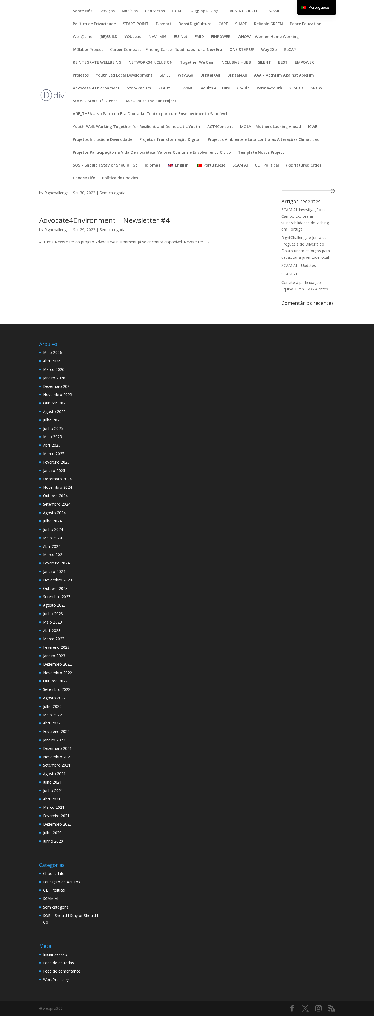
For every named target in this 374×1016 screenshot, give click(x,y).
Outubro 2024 (55, 495)
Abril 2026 (52, 360)
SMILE (165, 75)
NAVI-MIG (158, 37)
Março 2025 (53, 453)
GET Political (267, 165)
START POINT (136, 24)
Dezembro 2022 (57, 664)
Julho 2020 (52, 832)
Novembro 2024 (57, 487)
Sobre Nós (82, 11)
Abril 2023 (52, 630)
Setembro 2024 (56, 504)
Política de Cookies (120, 178)
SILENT (264, 62)
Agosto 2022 (54, 697)
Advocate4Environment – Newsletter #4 (104, 220)
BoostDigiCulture (195, 24)
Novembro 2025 (57, 394)
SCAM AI (240, 165)
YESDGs (296, 88)
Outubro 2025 (55, 403)
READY (164, 88)
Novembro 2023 (57, 580)
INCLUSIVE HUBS (235, 62)
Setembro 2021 (56, 765)
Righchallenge (56, 192)
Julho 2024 (52, 520)
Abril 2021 (52, 799)
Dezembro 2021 (57, 748)
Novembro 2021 (57, 756)
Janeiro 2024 (54, 571)
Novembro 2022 (57, 672)
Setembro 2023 (56, 596)
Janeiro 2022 (54, 740)
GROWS (317, 88)
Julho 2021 (52, 782)
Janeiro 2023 (54, 655)
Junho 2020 (53, 841)
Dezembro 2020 (57, 824)
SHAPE (241, 24)
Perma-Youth (269, 88)
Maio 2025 (52, 436)
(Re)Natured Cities (303, 165)
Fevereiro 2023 (56, 647)
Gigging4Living (204, 11)
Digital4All (210, 75)
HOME (177, 11)
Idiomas (152, 165)
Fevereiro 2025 (56, 462)
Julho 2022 (52, 706)
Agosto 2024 (54, 512)
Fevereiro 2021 (56, 815)
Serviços (107, 11)
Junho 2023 (53, 613)
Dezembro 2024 (57, 478)
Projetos (81, 75)
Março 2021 (53, 807)
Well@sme (82, 37)
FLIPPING (185, 88)
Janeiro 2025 (54, 470)
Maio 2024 (52, 537)
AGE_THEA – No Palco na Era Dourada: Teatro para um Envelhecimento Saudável (150, 114)
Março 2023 (53, 638)
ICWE (312, 127)
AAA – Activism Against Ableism (284, 75)
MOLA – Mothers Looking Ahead (270, 127)
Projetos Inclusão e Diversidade (102, 140)
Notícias (130, 11)
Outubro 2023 (55, 588)
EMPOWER (304, 62)
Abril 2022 (52, 723)
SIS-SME (272, 11)
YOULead (133, 37)
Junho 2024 (53, 529)
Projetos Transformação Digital (170, 140)
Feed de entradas (58, 962)
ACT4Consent (220, 127)
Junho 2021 (53, 790)
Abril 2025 (52, 445)
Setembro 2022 (56, 689)
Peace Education (305, 24)
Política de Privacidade (94, 24)
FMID (199, 37)
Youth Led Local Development (124, 75)
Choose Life (84, 178)
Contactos (155, 11)
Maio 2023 (52, 622)
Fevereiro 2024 (56, 563)
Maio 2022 (52, 714)
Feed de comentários (62, 971)
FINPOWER (221, 37)
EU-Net (181, 37)
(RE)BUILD (108, 37)
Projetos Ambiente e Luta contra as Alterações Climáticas (263, 140)
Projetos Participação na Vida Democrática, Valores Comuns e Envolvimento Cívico (152, 152)
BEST (283, 62)
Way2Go (269, 50)
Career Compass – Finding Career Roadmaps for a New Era (166, 50)
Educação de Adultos (61, 881)
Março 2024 (53, 554)
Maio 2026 (52, 352)
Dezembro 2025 (57, 386)
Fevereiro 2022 (56, 731)
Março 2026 (53, 369)
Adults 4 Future (215, 88)
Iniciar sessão (55, 954)
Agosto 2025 (54, 411)
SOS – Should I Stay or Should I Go (105, 165)
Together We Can (196, 62)
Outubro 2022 (55, 680)
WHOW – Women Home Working (268, 37)
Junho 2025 (53, 428)
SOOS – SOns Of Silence (95, 101)
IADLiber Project (88, 50)
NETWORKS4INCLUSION (150, 62)
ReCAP (290, 50)
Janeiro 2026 (54, 377)
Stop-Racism (139, 88)
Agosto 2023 (54, 605)
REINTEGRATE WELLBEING (97, 62)
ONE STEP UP (241, 50)
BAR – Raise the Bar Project (150, 101)
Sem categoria (112, 192)
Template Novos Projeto (261, 152)
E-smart (163, 24)
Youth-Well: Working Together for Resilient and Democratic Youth (136, 127)
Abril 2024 (52, 546)
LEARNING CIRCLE (242, 11)
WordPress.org (56, 979)
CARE (223, 24)
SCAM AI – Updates (298, 265)
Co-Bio (243, 88)
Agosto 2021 (54, 773)
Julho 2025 (52, 420)
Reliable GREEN (268, 24)
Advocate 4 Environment (96, 88)
